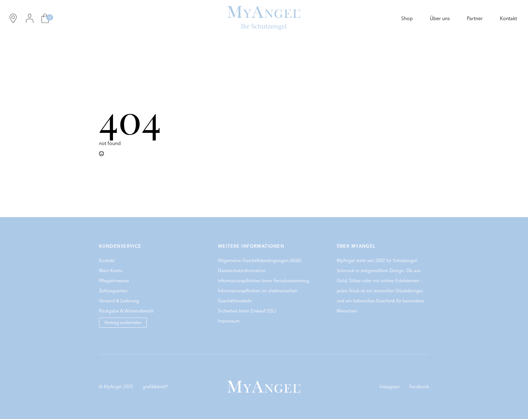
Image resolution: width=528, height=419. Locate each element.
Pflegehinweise (114, 280)
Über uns (440, 18)
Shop (407, 18)
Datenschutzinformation (242, 270)
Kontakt (508, 18)
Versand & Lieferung (119, 301)
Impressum (229, 321)
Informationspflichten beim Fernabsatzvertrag (263, 280)
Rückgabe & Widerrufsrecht (126, 311)
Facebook (419, 386)
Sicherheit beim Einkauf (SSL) (247, 311)
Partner (475, 18)
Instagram (390, 386)
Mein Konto (111, 270)
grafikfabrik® (155, 386)
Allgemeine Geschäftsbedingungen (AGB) (259, 260)
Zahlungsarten (113, 290)
